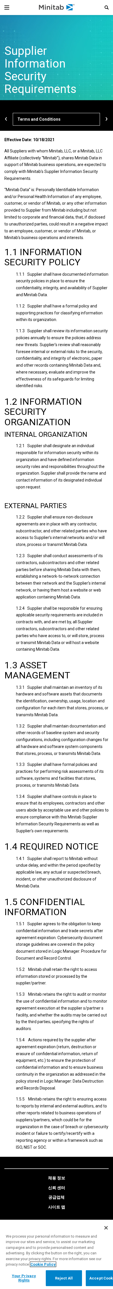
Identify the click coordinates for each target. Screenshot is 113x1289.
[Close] (106, 1227)
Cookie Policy (43, 1264)
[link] (56, 1178)
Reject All (64, 1278)
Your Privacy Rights (24, 1278)
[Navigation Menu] (6, 7)
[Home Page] (57, 7)
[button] (107, 7)
